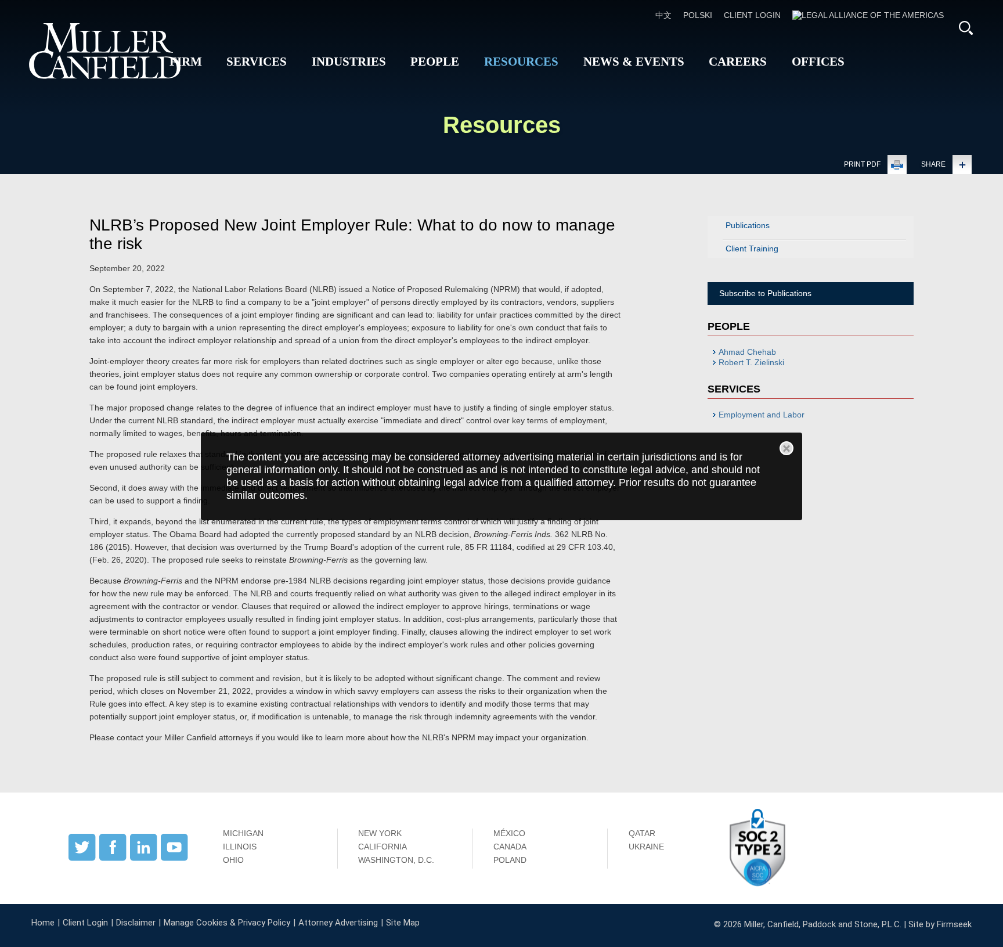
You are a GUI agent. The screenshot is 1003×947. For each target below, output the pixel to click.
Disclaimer (136, 922)
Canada (509, 846)
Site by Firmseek (940, 924)
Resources (521, 62)
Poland (509, 860)
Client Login (752, 15)
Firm (185, 62)
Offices (818, 62)
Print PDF (862, 164)
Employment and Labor (761, 414)
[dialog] (502, 476)
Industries (349, 62)
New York (380, 833)
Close (786, 448)
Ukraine (646, 846)
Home (43, 922)
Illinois (240, 846)
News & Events (633, 62)
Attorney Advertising (338, 922)
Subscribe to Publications (765, 293)
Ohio (233, 860)
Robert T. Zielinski (751, 362)
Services (256, 62)
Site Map (403, 922)
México (509, 833)
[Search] (966, 28)
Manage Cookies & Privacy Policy (227, 922)
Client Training (752, 248)
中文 (663, 15)
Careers (738, 62)
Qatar (642, 833)
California (382, 846)
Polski (697, 15)
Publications (748, 225)
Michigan (243, 833)
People (434, 62)
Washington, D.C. (396, 860)
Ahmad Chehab (747, 352)
